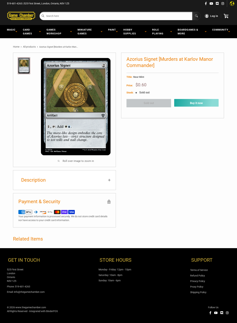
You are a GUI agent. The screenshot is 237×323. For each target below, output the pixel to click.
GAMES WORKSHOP (54, 31)
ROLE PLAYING (158, 31)
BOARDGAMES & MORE (188, 31)
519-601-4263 (22, 286)
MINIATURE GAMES (85, 31)
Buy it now (196, 103)
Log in (214, 16)
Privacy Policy (197, 281)
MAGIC (11, 31)
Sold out (149, 103)
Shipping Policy (198, 292)
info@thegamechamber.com (29, 292)
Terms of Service (199, 270)
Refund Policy (197, 275)
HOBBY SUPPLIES (130, 31)
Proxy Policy (196, 286)
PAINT (112, 31)
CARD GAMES (28, 31)
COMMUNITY (220, 31)
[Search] (196, 16)
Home (16, 46)
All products (29, 46)
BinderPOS (52, 311)
